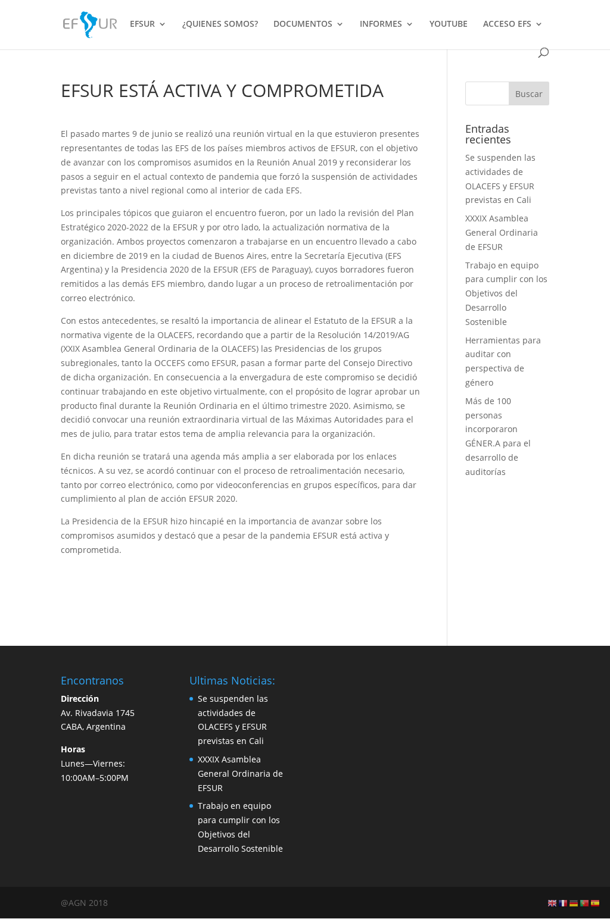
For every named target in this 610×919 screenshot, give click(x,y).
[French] (563, 902)
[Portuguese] (585, 902)
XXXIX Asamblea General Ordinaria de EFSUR (501, 232)
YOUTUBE (449, 24)
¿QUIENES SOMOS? (220, 24)
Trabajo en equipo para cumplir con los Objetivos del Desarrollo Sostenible (506, 293)
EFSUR (142, 24)
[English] (552, 902)
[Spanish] (595, 902)
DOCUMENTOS (302, 24)
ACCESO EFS (507, 24)
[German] (574, 902)
